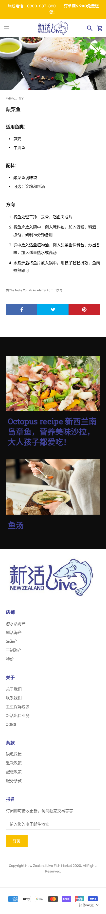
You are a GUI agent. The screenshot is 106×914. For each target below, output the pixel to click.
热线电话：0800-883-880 (31, 6)
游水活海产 (16, 623)
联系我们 (14, 698)
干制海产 (14, 650)
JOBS (11, 724)
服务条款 (14, 780)
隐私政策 (14, 754)
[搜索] (89, 28)
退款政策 (14, 763)
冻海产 (12, 641)
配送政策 (14, 772)
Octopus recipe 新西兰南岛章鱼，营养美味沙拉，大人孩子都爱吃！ (52, 431)
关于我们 (14, 689)
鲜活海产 (14, 632)
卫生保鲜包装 (18, 706)
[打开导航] (6, 28)
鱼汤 (16, 525)
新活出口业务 (18, 715)
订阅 (16, 841)
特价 (10, 659)
